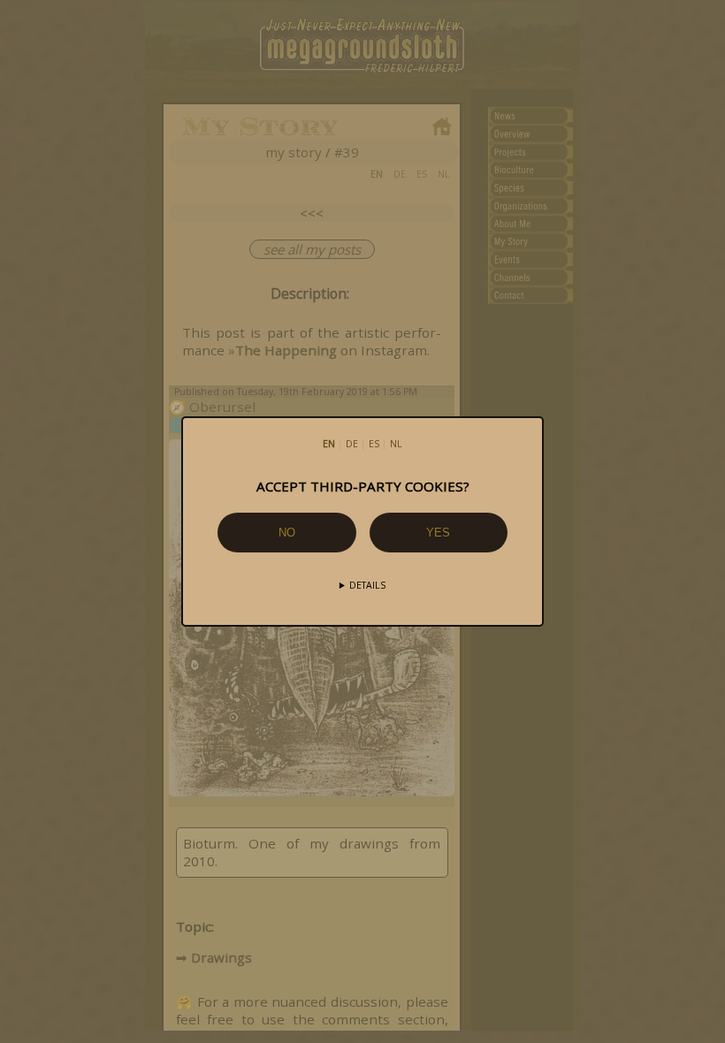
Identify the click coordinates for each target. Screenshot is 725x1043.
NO (287, 532)
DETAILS (367, 585)
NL (396, 444)
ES (374, 444)
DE (352, 444)
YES (438, 532)
